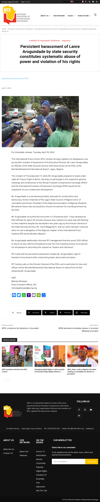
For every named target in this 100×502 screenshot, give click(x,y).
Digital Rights (40, 366)
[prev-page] (3, 380)
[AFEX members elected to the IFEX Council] (17, 356)
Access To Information (10, 366)
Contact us (90, 428)
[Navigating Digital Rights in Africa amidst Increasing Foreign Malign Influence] (50, 356)
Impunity (66, 40)
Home (4, 29)
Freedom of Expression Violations (20, 29)
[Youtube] (93, 1)
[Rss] (96, 1)
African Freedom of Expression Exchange (83, 499)
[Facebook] (85, 1)
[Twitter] (89, 1)
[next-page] (7, 380)
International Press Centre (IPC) (15, 78)
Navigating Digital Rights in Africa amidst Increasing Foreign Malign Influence (49, 371)
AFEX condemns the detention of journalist (20, 328)
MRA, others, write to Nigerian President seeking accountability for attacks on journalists (81, 372)
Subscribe (91, 461)
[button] (95, 14)
